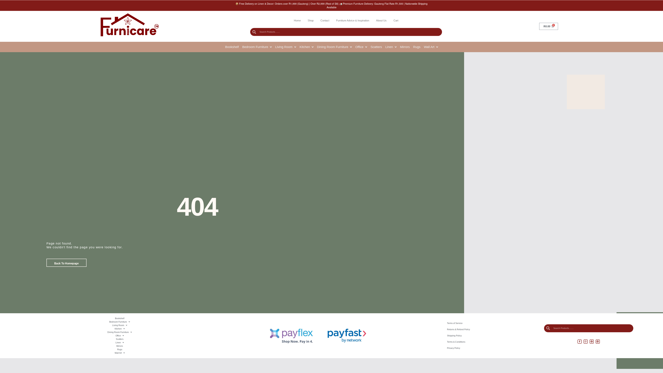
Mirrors (405, 47)
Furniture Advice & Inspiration (352, 20)
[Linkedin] (598, 341)
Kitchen (305, 47)
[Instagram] (586, 341)
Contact (324, 20)
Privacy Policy (453, 348)
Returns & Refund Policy (458, 329)
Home (297, 20)
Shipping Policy (454, 335)
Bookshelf (232, 47)
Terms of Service (455, 323)
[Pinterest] (592, 341)
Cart (395, 20)
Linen (389, 47)
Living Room (283, 47)
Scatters (376, 47)
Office (359, 47)
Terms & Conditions (456, 342)
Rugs (416, 47)
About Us (381, 20)
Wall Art (429, 47)
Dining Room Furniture (332, 47)
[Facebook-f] (580, 341)
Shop (311, 20)
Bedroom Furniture (255, 47)
